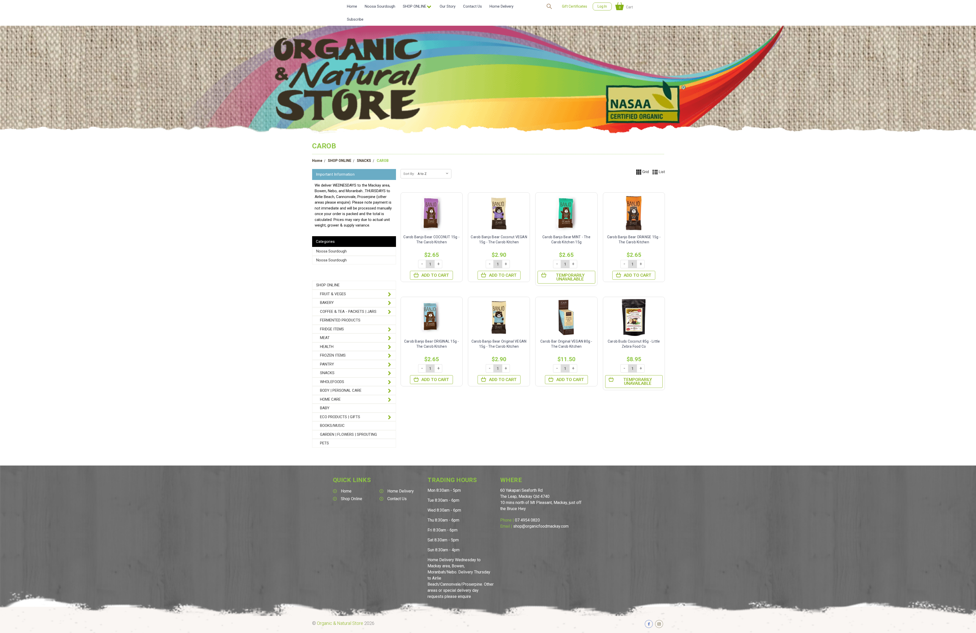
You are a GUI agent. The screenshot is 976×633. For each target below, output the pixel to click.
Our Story (447, 6)
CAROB (383, 161)
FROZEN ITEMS (333, 355)
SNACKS (364, 161)
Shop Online (351, 498)
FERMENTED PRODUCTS (340, 320)
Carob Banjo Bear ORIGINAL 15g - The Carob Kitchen (431, 343)
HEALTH (326, 346)
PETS (324, 443)
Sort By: (409, 174)
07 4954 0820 (527, 520)
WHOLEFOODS (332, 381)
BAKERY (327, 302)
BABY (324, 408)
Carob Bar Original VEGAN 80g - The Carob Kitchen (566, 343)
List (661, 172)
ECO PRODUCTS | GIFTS (340, 417)
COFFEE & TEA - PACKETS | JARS (348, 311)
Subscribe (355, 19)
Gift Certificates (574, 6)
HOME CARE (330, 399)
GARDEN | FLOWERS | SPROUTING (348, 434)
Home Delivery (501, 6)
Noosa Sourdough (380, 6)
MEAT (325, 337)
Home (352, 6)
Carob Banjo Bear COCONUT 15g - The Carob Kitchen (431, 239)
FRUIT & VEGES (333, 294)
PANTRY (327, 364)
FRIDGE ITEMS (332, 329)
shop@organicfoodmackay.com (541, 526)
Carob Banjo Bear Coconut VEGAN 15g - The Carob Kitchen (499, 239)
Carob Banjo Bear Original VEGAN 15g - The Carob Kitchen (499, 343)
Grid (645, 172)
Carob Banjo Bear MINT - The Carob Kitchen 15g (566, 239)
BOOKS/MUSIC (332, 425)
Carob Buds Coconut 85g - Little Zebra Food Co (634, 343)
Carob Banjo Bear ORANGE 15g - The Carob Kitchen (634, 239)
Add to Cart (435, 275)
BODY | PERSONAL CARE (340, 390)
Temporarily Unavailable (570, 277)
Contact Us (472, 6)
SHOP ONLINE (339, 161)
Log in (602, 6)
